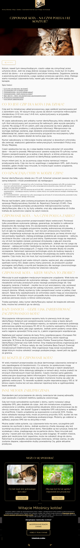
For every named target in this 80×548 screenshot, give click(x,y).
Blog (13, 9)
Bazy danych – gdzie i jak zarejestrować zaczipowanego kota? (25, 96)
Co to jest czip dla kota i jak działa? (16, 88)
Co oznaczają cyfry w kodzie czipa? (16, 90)
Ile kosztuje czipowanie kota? (14, 97)
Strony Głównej (6, 9)
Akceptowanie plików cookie (38, 525)
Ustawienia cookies (38, 538)
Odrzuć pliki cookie (38, 532)
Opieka (19, 9)
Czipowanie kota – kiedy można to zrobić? (18, 94)
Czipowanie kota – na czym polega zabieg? (18, 92)
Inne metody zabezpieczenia (13, 99)
